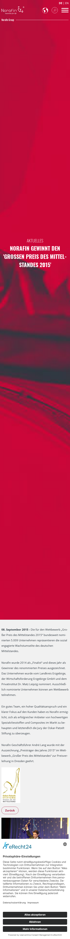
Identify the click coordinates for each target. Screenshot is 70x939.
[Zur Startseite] (12, 10)
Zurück (10, 810)
